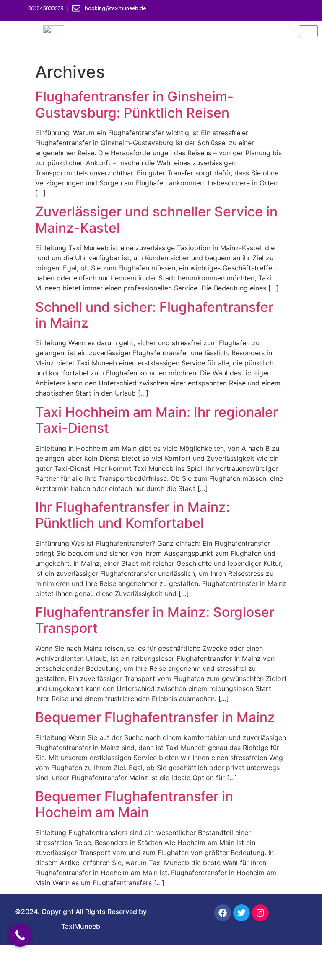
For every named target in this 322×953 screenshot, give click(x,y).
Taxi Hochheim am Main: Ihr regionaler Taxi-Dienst (156, 420)
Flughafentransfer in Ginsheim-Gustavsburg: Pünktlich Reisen (134, 104)
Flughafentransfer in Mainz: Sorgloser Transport (154, 620)
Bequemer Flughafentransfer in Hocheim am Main (134, 804)
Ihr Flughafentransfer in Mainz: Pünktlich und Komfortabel (132, 515)
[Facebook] (229, 10)
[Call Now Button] (19, 935)
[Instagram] (258, 10)
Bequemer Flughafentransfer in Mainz (155, 717)
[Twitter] (243, 10)
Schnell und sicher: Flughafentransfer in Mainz (154, 315)
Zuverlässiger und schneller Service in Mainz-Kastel (156, 219)
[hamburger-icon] (308, 31)
